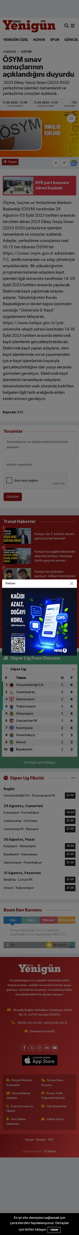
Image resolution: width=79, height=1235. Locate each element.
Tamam (54, 1230)
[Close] (71, 583)
